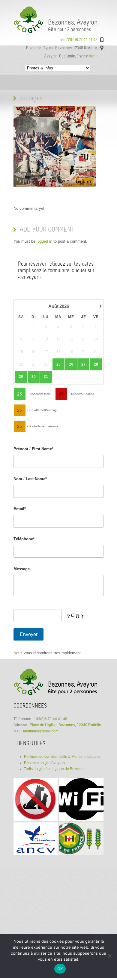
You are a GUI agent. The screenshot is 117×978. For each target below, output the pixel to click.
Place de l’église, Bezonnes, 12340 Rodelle (65, 725)
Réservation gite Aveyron (44, 763)
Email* (20, 509)
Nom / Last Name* (30, 479)
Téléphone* (24, 539)
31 (46, 377)
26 (71, 364)
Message (22, 569)
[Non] (109, 956)
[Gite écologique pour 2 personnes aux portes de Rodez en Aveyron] (59, 33)
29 (21, 377)
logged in (44, 241)
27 (83, 364)
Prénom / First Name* (33, 449)
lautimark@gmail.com (40, 731)
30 (34, 377)
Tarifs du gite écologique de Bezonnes (55, 769)
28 (96, 364)
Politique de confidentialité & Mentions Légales (62, 757)
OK (60, 968)
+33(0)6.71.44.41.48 (50, 719)
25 (58, 364)
